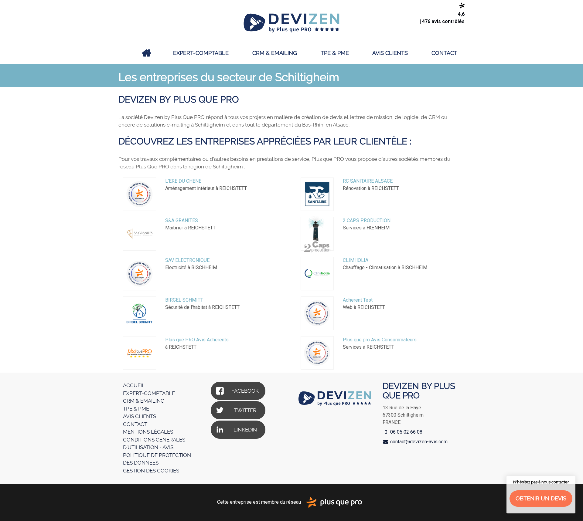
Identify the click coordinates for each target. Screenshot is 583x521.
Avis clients (390, 53)
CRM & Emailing (274, 53)
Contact (444, 53)
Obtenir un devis (541, 498)
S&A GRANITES (181, 220)
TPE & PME (335, 53)
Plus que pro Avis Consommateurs (380, 340)
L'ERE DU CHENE (183, 181)
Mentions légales (148, 432)
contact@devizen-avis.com (419, 442)
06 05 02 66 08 (405, 432)
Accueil (147, 53)
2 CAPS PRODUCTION (366, 220)
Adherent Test (358, 300)
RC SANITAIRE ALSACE (368, 181)
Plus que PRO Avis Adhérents (197, 340)
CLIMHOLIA (355, 260)
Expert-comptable (201, 53)
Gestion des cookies (151, 471)
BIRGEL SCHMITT (184, 300)
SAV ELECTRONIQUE (187, 260)
